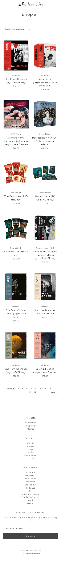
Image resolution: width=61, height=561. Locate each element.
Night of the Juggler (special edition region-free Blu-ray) (45, 255)
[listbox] (22, 29)
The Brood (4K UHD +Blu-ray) (16, 198)
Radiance (30, 488)
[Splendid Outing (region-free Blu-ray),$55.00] (45, 345)
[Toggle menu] (4, 4)
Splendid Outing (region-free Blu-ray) (45, 370)
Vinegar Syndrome (30, 494)
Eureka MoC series (30, 497)
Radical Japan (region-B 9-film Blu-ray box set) (45, 82)
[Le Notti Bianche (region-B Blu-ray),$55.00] (45, 286)
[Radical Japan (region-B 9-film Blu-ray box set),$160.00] (45, 55)
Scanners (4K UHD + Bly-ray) (16, 253)
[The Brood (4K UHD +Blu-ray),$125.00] (16, 172)
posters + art (30, 455)
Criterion (30, 472)
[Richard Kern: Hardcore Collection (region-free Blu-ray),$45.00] (16, 114)
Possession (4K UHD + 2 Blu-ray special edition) (45, 141)
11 (50, 388)
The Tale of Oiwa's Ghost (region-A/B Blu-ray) (16, 313)
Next (53, 392)
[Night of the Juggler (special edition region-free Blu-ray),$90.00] (45, 228)
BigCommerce (35, 551)
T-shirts (30, 458)
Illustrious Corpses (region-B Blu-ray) (16, 81)
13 (30, 392)
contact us (30, 422)
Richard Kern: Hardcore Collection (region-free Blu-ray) (16, 141)
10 (46, 388)
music (30, 449)
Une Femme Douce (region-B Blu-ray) (16, 370)
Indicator (30, 481)
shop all (30, 443)
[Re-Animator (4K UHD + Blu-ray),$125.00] (45, 172)
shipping (30, 426)
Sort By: (8, 29)
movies (30, 446)
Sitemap (30, 429)
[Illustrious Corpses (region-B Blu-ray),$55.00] (16, 55)
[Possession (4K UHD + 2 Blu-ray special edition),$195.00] (45, 114)
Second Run (30, 485)
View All (30, 503)
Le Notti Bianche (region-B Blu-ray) (45, 312)
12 (55, 388)
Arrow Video (30, 475)
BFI (30, 491)
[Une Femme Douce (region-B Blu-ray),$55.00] (16, 345)
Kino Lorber (30, 478)
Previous (9, 389)
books (31, 452)
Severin (30, 500)
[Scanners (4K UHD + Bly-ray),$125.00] (16, 228)
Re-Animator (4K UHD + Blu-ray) (45, 198)
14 (35, 392)
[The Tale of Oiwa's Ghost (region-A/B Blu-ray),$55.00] (16, 286)
